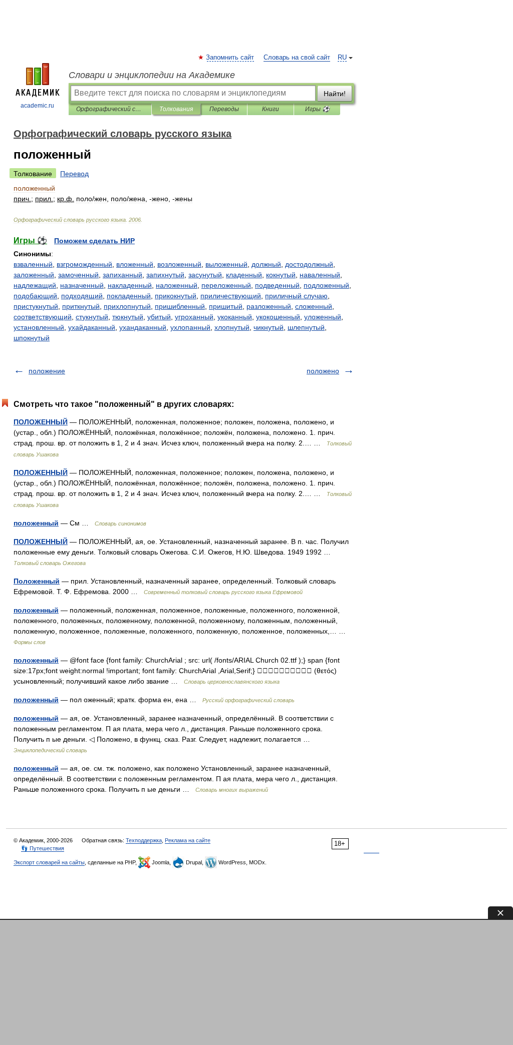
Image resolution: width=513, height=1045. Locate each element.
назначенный (82, 285)
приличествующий (230, 296)
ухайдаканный (91, 327)
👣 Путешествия (42, 848)
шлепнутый (306, 327)
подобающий (35, 296)
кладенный (244, 275)
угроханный (194, 317)
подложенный (326, 285)
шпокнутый (32, 338)
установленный (39, 327)
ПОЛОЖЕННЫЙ (41, 422)
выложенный (226, 264)
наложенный (176, 285)
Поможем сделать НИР (94, 241)
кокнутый (281, 275)
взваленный (33, 264)
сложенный (313, 306)
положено (323, 371)
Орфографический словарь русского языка (110, 109)
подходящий (82, 296)
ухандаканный (142, 327)
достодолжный (309, 264)
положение (47, 371)
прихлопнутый (127, 306)
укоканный (234, 317)
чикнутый (268, 327)
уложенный (322, 317)
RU (342, 57)
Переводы (224, 109)
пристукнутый (36, 306)
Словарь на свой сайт (297, 57)
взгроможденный (84, 264)
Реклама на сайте (187, 840)
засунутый (205, 275)
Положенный (37, 581)
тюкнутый (127, 317)
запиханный (122, 275)
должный (266, 264)
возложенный (179, 264)
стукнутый (92, 317)
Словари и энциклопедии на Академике (152, 75)
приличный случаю (296, 296)
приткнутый (81, 306)
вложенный (134, 264)
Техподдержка (144, 840)
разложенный (268, 306)
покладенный (129, 296)
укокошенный (278, 317)
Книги (270, 109)
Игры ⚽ (317, 109)
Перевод (74, 174)
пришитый (225, 306)
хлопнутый (231, 327)
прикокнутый (175, 296)
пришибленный (180, 306)
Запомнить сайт (230, 57)
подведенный (277, 285)
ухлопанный (190, 327)
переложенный (226, 285)
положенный (36, 523)
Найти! (335, 94)
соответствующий (43, 317)
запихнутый (165, 275)
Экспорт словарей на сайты (49, 862)
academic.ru (37, 105)
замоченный (78, 275)
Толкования (176, 109)
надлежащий (35, 285)
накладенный (130, 285)
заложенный (34, 275)
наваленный (320, 275)
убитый (159, 317)
